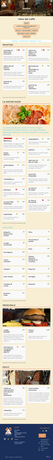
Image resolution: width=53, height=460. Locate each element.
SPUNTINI (15, 41)
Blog (15, 431)
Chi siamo (17, 430)
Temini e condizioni (19, 442)
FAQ (15, 435)
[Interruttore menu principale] (50, 4)
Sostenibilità (17, 434)
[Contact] (41, 450)
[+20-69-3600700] (43, 448)
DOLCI (39, 41)
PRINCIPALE (33, 41)
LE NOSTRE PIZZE (24, 41)
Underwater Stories (19, 436)
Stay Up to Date (42, 435)
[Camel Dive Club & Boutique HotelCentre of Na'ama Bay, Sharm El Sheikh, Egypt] (45, 443)
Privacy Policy (18, 443)
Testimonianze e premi (20, 432)
